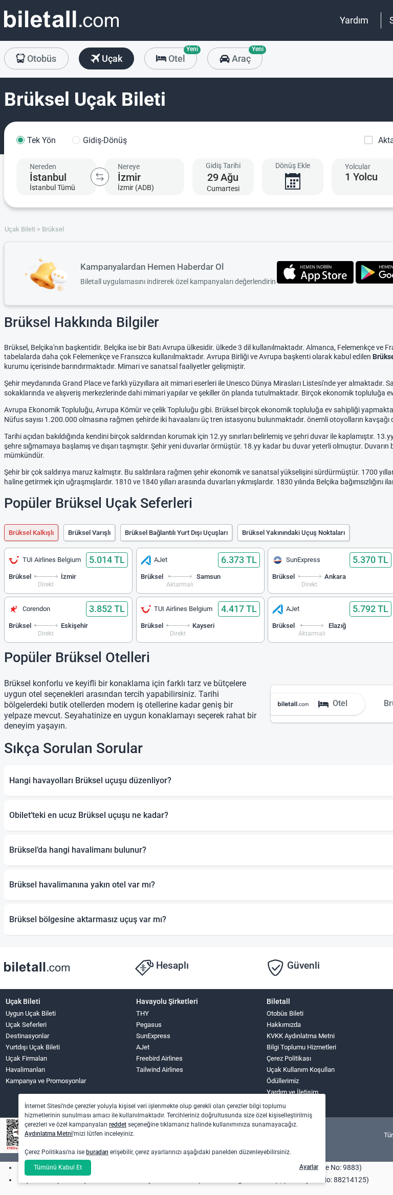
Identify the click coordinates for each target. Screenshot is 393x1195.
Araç (246, 56)
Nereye (129, 166)
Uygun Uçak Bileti (31, 1013)
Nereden (43, 166)
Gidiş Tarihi (223, 165)
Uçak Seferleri (26, 1024)
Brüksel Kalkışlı (31, 532)
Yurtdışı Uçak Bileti (33, 1047)
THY (142, 1013)
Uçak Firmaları (26, 1058)
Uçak (111, 58)
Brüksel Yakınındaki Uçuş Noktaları (293, 532)
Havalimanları (25, 1069)
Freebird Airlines (159, 1058)
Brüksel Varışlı (89, 532)
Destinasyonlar (27, 1036)
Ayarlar (308, 1166)
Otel (181, 56)
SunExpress (153, 1036)
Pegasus (149, 1024)
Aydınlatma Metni (49, 1133)
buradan (97, 1152)
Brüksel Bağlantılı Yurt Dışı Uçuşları (176, 532)
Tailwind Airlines (159, 1069)
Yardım (354, 20)
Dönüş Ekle (292, 165)
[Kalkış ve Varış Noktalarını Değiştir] (100, 177)
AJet (142, 1047)
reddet (117, 1124)
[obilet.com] (61, 28)
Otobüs (40, 58)
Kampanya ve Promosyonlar (46, 1081)
